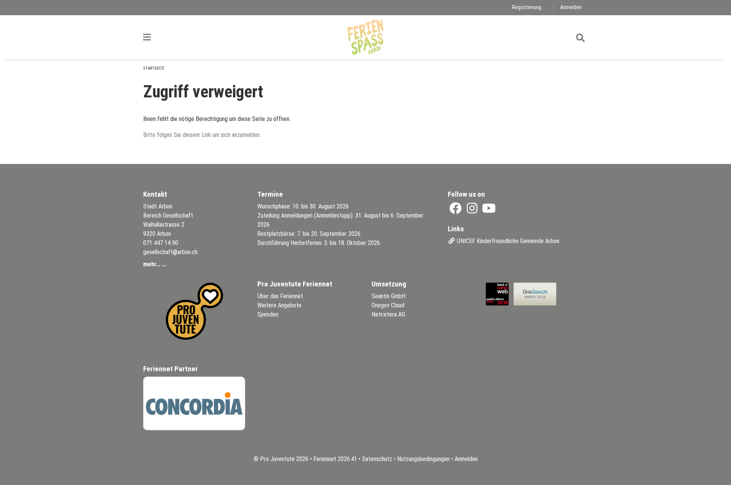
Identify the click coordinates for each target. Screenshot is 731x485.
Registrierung (526, 7)
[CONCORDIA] (194, 403)
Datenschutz (377, 459)
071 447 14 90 (160, 242)
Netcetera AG (388, 314)
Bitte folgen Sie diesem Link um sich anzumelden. (202, 134)
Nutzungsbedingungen (423, 459)
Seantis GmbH (388, 296)
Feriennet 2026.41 (335, 459)
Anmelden (571, 7)
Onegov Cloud (388, 305)
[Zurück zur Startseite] (365, 37)
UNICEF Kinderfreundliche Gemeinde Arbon (507, 241)
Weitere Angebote (279, 305)
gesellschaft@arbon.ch (170, 252)
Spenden (267, 314)
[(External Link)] (456, 210)
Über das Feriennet (280, 296)
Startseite (153, 68)
